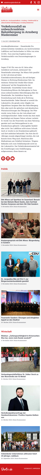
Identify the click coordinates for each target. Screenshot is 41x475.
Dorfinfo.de (4, 20)
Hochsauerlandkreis (14, 20)
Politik (4, 168)
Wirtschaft (6, 331)
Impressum (36, 468)
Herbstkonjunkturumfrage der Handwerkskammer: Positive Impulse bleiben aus (19, 415)
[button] (38, 9)
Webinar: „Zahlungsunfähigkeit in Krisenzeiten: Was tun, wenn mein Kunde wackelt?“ (20, 337)
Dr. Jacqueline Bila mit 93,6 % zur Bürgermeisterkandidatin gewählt (15, 280)
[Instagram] (38, 2)
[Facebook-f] (31, 2)
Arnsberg (24, 20)
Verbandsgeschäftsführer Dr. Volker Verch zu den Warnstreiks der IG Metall (19, 375)
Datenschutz (28, 468)
